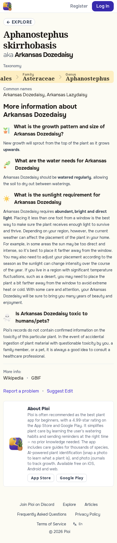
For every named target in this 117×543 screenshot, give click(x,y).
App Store (41, 477)
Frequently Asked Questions (41, 514)
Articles (91, 504)
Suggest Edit (60, 391)
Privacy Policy (87, 514)
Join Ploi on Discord (37, 504)
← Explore (19, 22)
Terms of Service (51, 524)
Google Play (71, 477)
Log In (102, 6)
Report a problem (21, 391)
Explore (69, 504)
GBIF (36, 378)
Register (79, 6)
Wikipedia (13, 378)
